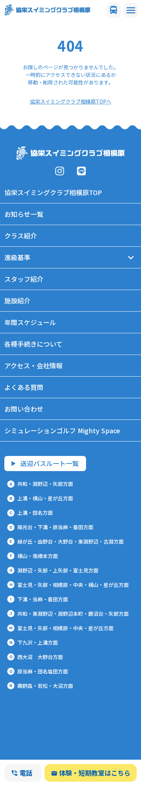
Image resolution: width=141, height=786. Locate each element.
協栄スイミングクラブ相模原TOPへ (70, 101)
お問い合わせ (23, 408)
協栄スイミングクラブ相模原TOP (53, 192)
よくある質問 (23, 387)
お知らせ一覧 (23, 214)
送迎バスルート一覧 (49, 463)
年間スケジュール (30, 322)
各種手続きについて (33, 343)
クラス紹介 (20, 235)
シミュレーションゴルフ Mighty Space (62, 430)
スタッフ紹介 (23, 279)
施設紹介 (17, 300)
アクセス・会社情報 (33, 365)
